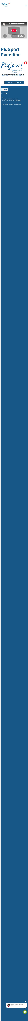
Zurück (5, 89)
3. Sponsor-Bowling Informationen (14, 82)
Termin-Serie (18, 100)
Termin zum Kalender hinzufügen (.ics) (12, 104)
